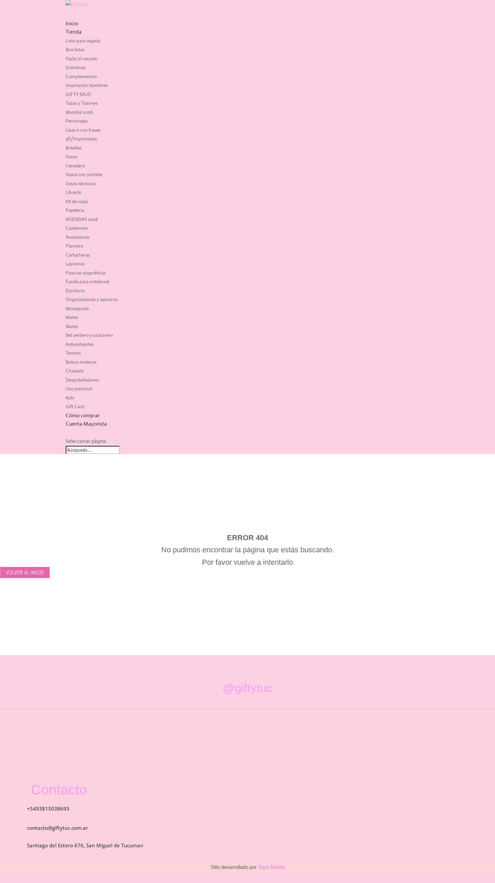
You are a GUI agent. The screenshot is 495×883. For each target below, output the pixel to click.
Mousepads (77, 308)
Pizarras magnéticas (86, 273)
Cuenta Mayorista (86, 423)
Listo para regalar (83, 41)
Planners (74, 246)
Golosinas (76, 67)
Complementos (81, 76)
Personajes (77, 121)
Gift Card (75, 406)
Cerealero (75, 166)
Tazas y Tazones (82, 103)
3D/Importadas (81, 139)
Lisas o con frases (83, 130)
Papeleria (75, 210)
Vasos (71, 157)
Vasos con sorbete (84, 174)
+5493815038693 (48, 808)
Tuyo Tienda (271, 867)
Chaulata (75, 371)
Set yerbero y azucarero (89, 335)
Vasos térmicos (81, 184)
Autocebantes (80, 344)
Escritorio (75, 291)
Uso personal (79, 389)
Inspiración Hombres (87, 85)
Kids (70, 398)
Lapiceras (75, 264)
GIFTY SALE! (78, 94)
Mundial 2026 (79, 112)
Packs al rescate (81, 59)
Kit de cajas (77, 201)
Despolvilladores (82, 380)
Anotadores (78, 237)
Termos (73, 353)
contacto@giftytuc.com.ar (57, 827)
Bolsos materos (81, 362)
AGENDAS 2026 (82, 219)
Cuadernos (77, 228)
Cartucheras (78, 255)
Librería (73, 192)
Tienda (73, 31)
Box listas (75, 49)
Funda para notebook (87, 282)
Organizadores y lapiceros (92, 299)
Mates (72, 317)
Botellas (73, 148)
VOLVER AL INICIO (25, 572)
